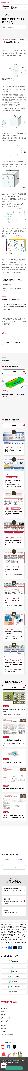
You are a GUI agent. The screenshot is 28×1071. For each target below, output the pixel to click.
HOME (6, 40)
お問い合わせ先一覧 (7, 1034)
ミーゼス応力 (7, 343)
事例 (2, 1012)
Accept (14, 1068)
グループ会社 (5, 1031)
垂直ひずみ (17, 343)
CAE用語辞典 (21, 40)
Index (3, 1065)
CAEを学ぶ (13, 40)
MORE (14, 372)
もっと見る (14, 867)
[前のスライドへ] (2, 384)
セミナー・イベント (6, 1018)
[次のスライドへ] (26, 384)
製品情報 (3, 1015)
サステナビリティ (6, 1021)
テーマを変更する (18, 859)
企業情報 (3, 1025)
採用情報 (3, 1028)
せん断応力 (6, 338)
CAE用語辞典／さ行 (10, 41)
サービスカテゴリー (7, 1009)
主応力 (15, 338)
